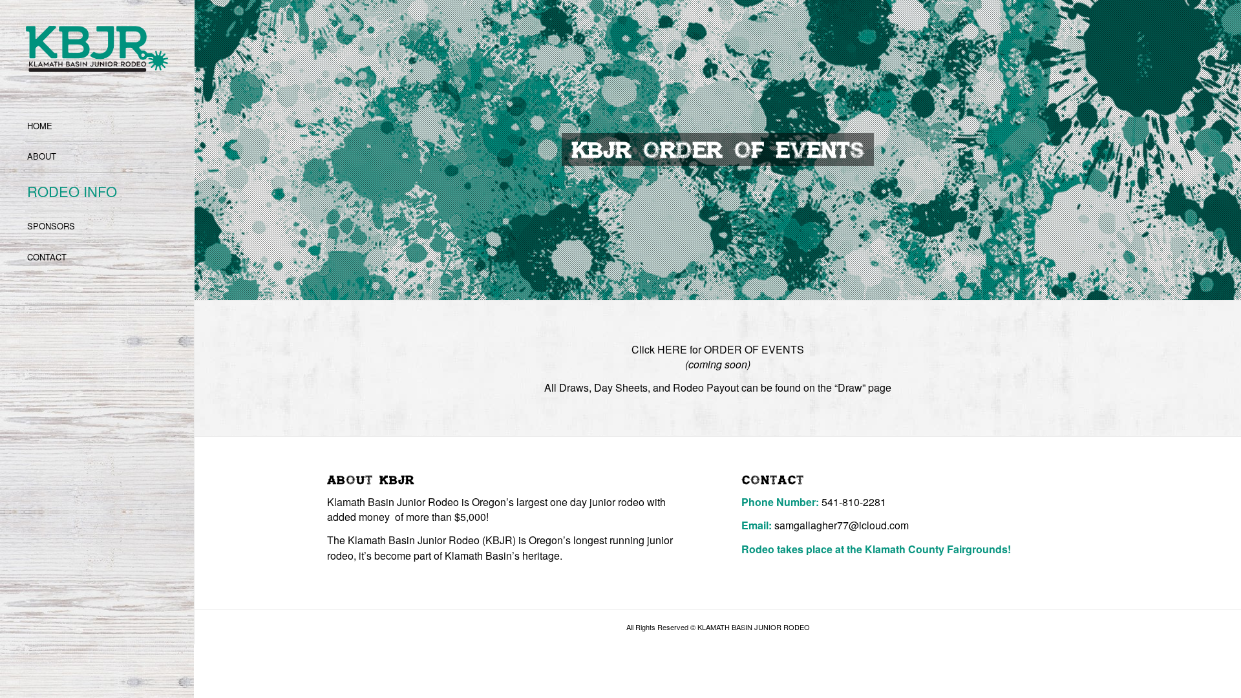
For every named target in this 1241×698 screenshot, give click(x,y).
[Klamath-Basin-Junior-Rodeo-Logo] (97, 49)
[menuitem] (97, 126)
